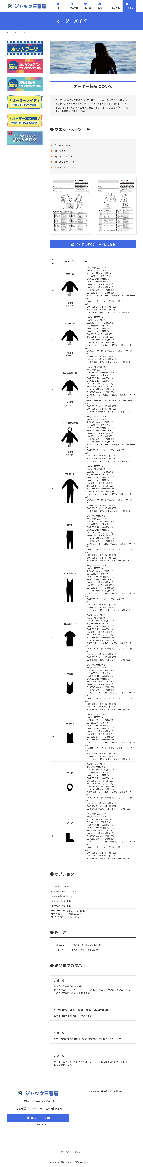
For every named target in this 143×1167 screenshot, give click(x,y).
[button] (93, 244)
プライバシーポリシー (71, 1152)
